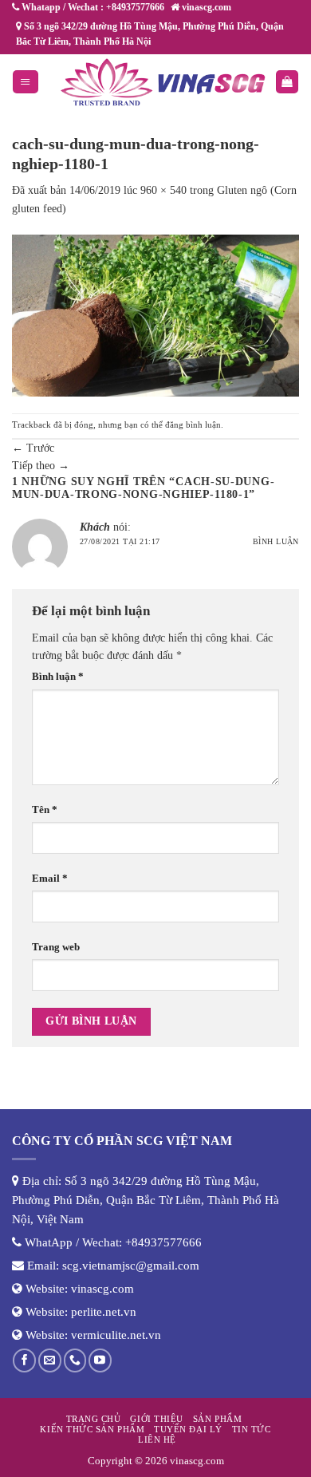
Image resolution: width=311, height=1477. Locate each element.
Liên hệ (157, 1439)
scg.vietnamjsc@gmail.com (130, 1265)
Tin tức (251, 1429)
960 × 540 (163, 190)
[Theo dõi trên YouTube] (100, 1360)
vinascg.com (102, 1288)
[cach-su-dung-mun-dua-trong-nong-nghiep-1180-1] (155, 315)
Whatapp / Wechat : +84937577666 (91, 7)
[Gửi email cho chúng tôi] (49, 1360)
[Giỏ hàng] (287, 81)
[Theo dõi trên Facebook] (24, 1360)
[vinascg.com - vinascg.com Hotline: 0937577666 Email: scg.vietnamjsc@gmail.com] (162, 82)
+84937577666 (163, 1242)
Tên (44, 810)
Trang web (56, 947)
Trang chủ (93, 1419)
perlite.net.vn (103, 1311)
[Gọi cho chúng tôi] (75, 1360)
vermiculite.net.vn (116, 1335)
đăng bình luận (193, 424)
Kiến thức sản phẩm (92, 1429)
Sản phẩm (217, 1419)
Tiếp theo (40, 466)
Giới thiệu (156, 1419)
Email (50, 878)
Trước (33, 448)
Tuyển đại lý (188, 1429)
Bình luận (276, 541)
